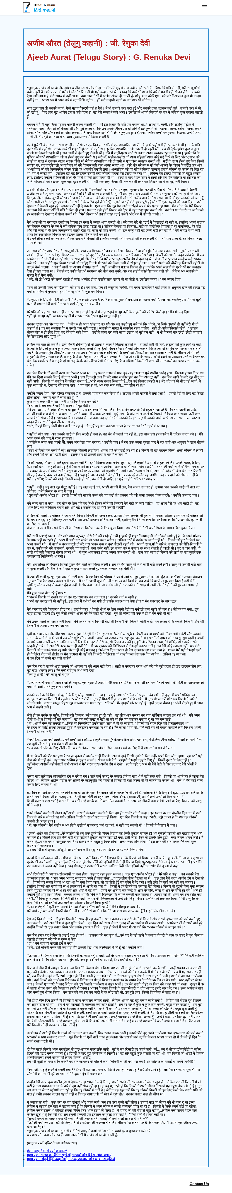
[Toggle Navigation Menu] (204, 5)
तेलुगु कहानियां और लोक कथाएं (47, 1151)
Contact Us (199, 1184)
